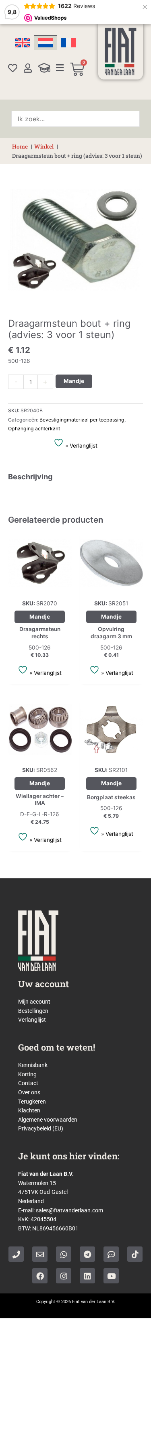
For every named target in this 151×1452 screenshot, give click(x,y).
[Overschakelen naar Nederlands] (45, 43)
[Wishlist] (12, 68)
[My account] (28, 68)
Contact (28, 1083)
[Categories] (60, 67)
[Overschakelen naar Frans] (68, 43)
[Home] (120, 51)
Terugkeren (32, 1101)
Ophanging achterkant (34, 429)
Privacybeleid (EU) (40, 1128)
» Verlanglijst (80, 445)
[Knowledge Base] (44, 68)
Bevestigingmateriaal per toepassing (81, 420)
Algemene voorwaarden (47, 1119)
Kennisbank (33, 1065)
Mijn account (34, 1001)
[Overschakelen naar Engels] (22, 43)
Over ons (29, 1092)
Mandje (74, 381)
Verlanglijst (32, 1019)
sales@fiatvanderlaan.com (69, 1210)
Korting (27, 1074)
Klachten (29, 1110)
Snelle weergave (39, 587)
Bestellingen (33, 1011)
